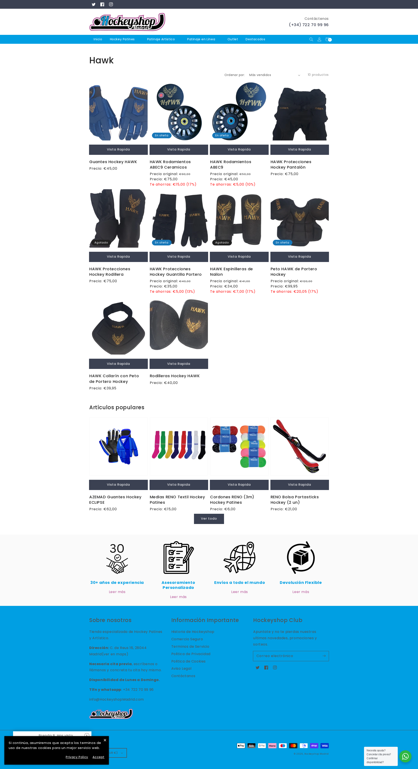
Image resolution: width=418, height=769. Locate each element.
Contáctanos (183, 675)
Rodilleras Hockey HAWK (175, 376)
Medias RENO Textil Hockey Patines (177, 499)
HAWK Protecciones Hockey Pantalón (291, 164)
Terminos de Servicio (190, 646)
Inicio (98, 39)
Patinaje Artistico (161, 39)
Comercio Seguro (187, 639)
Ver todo (209, 518)
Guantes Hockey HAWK (113, 161)
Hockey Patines (122, 39)
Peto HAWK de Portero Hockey (294, 271)
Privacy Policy (77, 757)
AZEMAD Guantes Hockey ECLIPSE (115, 499)
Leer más (117, 591)
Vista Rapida (118, 149)
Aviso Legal (181, 668)
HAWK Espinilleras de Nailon (231, 271)
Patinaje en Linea (201, 39)
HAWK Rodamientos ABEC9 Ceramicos (170, 164)
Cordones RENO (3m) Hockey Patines (232, 499)
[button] (311, 39)
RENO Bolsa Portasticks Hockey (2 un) (295, 499)
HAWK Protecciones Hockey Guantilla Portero (176, 271)
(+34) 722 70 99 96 (309, 24)
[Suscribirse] (324, 656)
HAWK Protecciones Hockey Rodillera (109, 271)
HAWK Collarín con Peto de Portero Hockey (114, 378)
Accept (98, 757)
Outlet (233, 39)
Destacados (256, 39)
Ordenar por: (234, 75)
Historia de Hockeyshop (192, 631)
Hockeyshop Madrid (316, 753)
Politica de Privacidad (191, 653)
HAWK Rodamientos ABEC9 (230, 164)
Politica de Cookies (188, 661)
